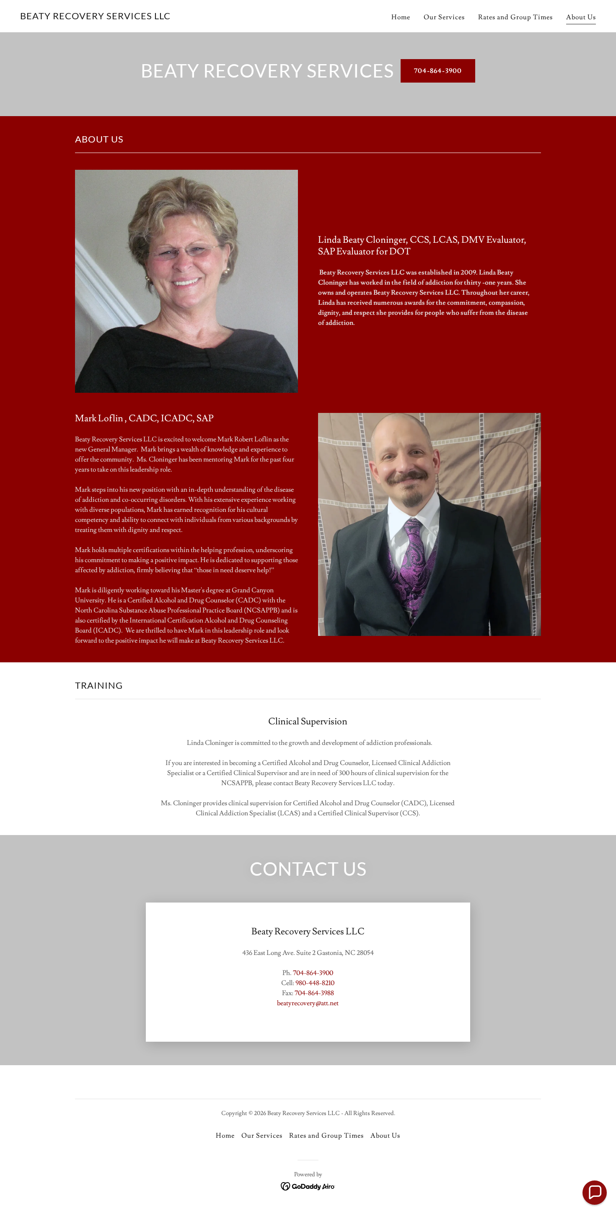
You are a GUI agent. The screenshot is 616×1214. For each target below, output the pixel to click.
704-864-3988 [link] (314, 993)
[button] (594, 1192)
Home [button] (225, 1135)
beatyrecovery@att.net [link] (308, 1003)
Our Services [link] (444, 17)
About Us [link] (581, 17)
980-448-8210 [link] (314, 983)
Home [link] (400, 17)
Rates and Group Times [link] (515, 17)
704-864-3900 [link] (313, 973)
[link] (95, 17)
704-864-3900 (437, 71)
